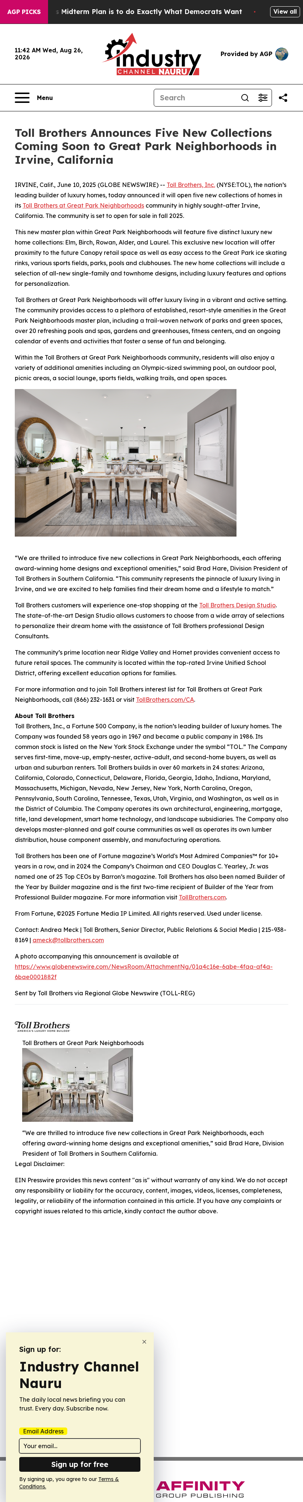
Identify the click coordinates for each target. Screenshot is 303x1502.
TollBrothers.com (202, 897)
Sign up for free (79, 1464)
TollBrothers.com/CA (165, 699)
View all (285, 11)
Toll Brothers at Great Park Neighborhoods (83, 205)
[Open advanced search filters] (263, 97)
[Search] (245, 97)
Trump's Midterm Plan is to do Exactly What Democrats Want (137, 11)
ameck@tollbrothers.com (68, 940)
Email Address (43, 1431)
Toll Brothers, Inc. (191, 184)
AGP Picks (24, 11)
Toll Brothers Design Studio (237, 605)
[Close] (144, 1341)
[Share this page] (283, 97)
